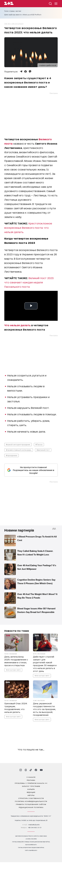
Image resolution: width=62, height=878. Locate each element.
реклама (31, 780)
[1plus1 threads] (26, 770)
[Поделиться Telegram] (21, 71)
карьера (31, 789)
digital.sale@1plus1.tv (31, 844)
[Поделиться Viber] (30, 71)
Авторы (31, 795)
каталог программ (31, 786)
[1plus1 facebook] (36, 770)
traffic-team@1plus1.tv (31, 850)
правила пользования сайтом (31, 804)
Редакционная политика (31, 807)
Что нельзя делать (17, 325)
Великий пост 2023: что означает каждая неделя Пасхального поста (29, 282)
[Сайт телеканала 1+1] (8, 3)
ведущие (31, 792)
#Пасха (38, 444)
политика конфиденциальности (31, 801)
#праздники (11, 455)
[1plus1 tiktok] (31, 770)
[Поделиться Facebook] (25, 71)
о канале (31, 777)
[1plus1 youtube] (41, 770)
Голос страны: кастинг (12, 11)
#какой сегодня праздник (18, 444)
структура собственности (31, 798)
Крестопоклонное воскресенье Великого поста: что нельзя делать (28, 227)
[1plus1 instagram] (20, 770)
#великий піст (43, 450)
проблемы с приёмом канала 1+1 (31, 783)
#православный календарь (18, 450)
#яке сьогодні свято (13, 670)
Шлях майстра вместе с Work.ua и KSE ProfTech (22, 15)
